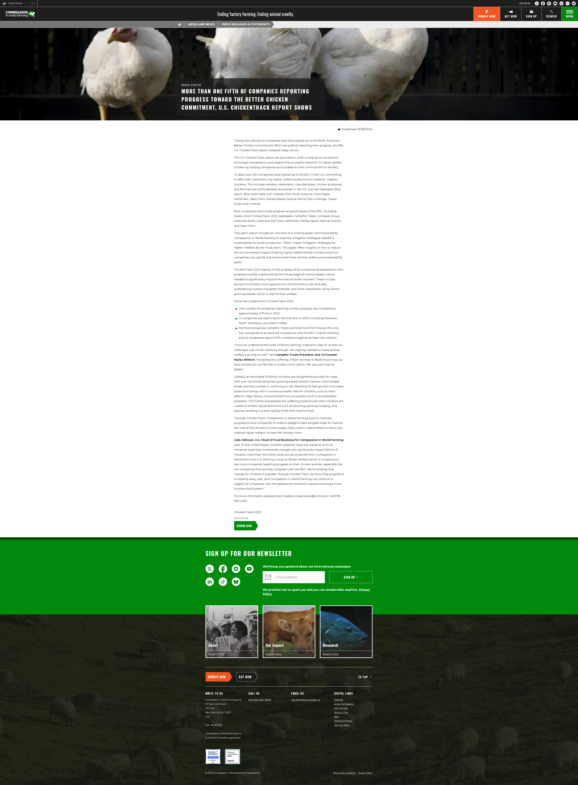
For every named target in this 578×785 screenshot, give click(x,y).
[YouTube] (555, 3)
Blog (336, 716)
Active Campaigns (343, 704)
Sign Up (349, 577)
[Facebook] (543, 3)
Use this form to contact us (305, 699)
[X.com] (537, 3)
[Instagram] (549, 3)
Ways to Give (341, 712)
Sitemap (338, 699)
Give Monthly (341, 708)
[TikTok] (568, 3)
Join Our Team (341, 725)
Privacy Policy (365, 773)
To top (363, 677)
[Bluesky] (574, 3)
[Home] (179, 24)
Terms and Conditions (344, 773)
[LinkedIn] (561, 3)
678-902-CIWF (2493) (259, 699)
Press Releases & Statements (246, 24)
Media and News (201, 24)
